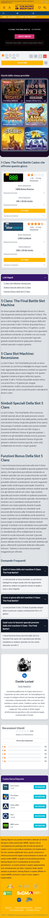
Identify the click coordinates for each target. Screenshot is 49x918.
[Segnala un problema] (45, 56)
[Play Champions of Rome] (13, 91)
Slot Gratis (12, 17)
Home (4, 17)
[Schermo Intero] (31, 56)
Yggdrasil (37, 29)
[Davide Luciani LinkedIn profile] (24, 675)
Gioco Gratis (24, 36)
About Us (8, 908)
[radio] (3, 55)
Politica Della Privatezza (23, 908)
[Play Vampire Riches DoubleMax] (36, 91)
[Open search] (45, 7)
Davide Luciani (24, 681)
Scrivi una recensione (24, 741)
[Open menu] (4, 7)
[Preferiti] (39, 7)
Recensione (40, 787)
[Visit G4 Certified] (19, 900)
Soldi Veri (22, 63)
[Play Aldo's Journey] (36, 114)
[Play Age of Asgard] (13, 138)
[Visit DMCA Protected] (7, 893)
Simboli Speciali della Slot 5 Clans (17, 287)
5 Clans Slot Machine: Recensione (17, 283)
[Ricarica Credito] (35, 56)
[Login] (9, 7)
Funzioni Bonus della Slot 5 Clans (17, 292)
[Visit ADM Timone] (10, 886)
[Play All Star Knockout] (13, 114)
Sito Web (24, 211)
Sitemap (38, 908)
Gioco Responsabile (17, 910)
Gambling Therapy (33, 910)
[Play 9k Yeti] (36, 138)
